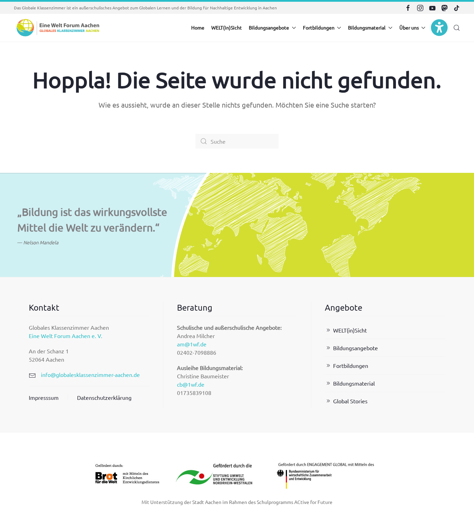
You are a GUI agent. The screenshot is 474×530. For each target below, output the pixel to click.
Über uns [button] (409, 27)
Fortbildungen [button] (319, 27)
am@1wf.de (191, 343)
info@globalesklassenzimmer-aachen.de (90, 374)
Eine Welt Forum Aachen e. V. (65, 335)
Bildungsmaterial (354, 383)
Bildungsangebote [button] (269, 27)
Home (197, 27)
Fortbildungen (350, 365)
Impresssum (44, 397)
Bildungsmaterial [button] (367, 27)
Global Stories (350, 400)
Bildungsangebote (355, 347)
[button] (456, 28)
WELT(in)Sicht (226, 27)
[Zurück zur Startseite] (57, 28)
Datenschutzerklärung (104, 397)
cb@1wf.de (190, 384)
